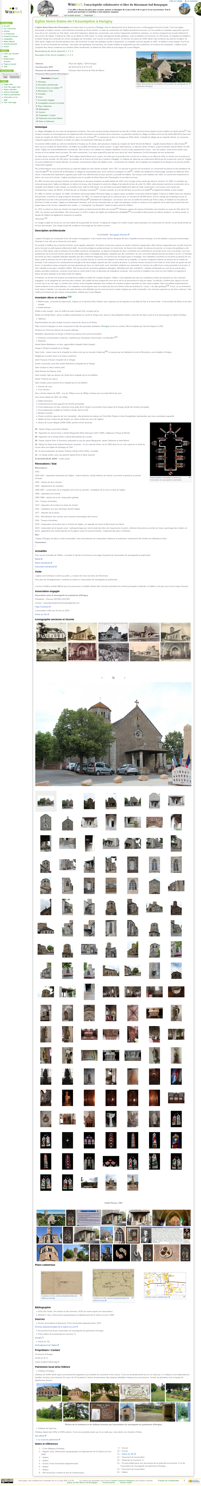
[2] (95, 136)
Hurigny (100, 27)
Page (42, 16)
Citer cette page (10, 102)
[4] (68, 155)
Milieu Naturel (9, 42)
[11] (129, 211)
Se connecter (192, 1)
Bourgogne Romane (118, 235)
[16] (106, 351)
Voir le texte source (72, 16)
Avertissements (109, 1483)
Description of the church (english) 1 (50, 55)
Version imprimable (11, 92)
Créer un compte (175, 1)
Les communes (10, 29)
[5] (48, 171)
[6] (131, 171)
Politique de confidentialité (168, 1481)
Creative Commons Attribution (122, 1481)
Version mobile (126, 1483)
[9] (88, 199)
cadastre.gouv (162, 1297)
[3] (186, 143)
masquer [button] (54, 78)
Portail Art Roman (11, 36)
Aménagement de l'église (46, 1345)
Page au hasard (10, 64)
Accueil (7, 26)
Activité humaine (10, 44)
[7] (97, 189)
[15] (116, 337)
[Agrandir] (190, 83)
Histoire (7, 31)
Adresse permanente (12, 95)
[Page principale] (11, 10)
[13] (167, 286)
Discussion (53, 16)
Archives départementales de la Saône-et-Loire (55, 1327)
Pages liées (8, 84)
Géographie (8, 39)
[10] (116, 208)
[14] (69, 297)
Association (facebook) (45, 567)
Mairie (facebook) (42, 563)
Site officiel (39, 1436)
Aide (5, 67)
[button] (102, 678)
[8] (151, 189)
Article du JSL (41, 614)
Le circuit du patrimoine (48, 1440)
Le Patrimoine (9, 34)
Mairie (37, 559)
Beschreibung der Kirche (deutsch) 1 (51, 51)
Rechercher (6, 71)
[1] (185, 130)
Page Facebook (42, 607)
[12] (45, 218)
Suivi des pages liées (12, 87)
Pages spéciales (10, 89)
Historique (88, 16)
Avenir (6, 47)
